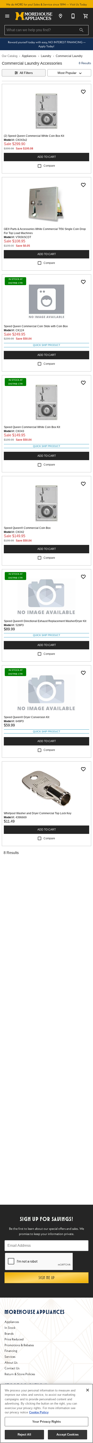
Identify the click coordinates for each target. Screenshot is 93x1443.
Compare (49, 165)
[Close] (88, 1390)
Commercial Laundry (69, 56)
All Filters (26, 73)
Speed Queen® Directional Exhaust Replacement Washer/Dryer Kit (45, 621)
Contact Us (12, 1368)
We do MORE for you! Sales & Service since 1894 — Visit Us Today (46, 4)
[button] (7, 16)
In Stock (10, 1328)
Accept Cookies (67, 1434)
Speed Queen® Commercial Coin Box (27, 528)
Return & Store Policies (20, 1374)
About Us (11, 1362)
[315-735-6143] (73, 16)
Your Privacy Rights (46, 1421)
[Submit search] (81, 30)
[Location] (60, 16)
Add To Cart (46, 156)
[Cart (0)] (85, 16)
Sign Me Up (47, 1277)
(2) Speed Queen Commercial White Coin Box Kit (34, 135)
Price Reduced (14, 1339)
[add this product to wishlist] (83, 91)
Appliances (29, 56)
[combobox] (69, 72)
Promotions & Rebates (19, 1345)
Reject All (24, 1434)
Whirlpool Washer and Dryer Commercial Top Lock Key (37, 813)
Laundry (46, 56)
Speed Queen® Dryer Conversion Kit (26, 717)
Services (10, 1357)
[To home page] (33, 16)
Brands (9, 1334)
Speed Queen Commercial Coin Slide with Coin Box (36, 326)
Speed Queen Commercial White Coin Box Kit (32, 427)
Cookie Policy (39, 1412)
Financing (11, 1351)
